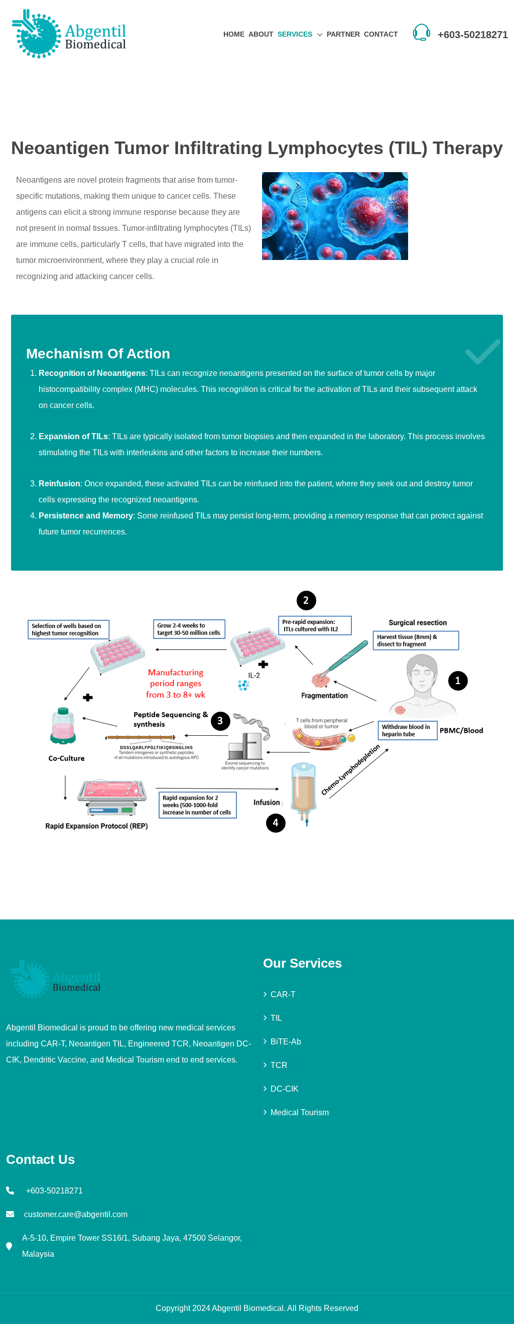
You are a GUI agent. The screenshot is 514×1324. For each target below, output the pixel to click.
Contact (381, 34)
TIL (276, 1018)
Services (295, 34)
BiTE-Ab (286, 1041)
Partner (343, 34)
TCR (279, 1065)
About (261, 34)
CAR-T (283, 994)
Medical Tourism (300, 1112)
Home (233, 34)
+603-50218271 (473, 34)
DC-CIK (285, 1089)
